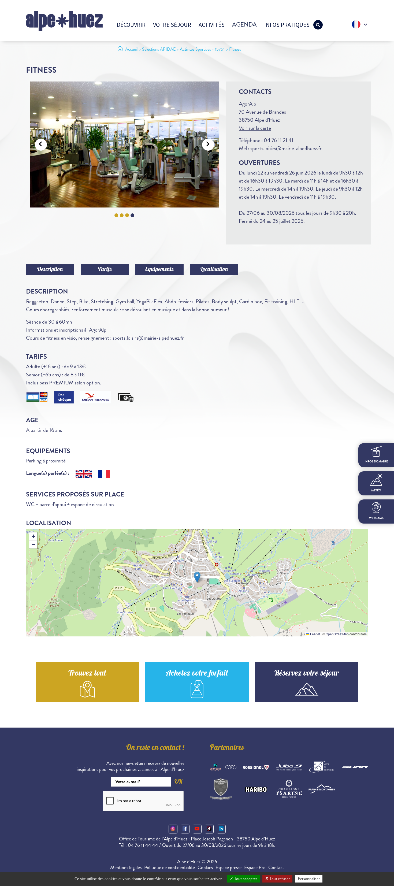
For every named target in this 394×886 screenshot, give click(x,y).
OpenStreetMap (337, 634)
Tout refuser (279, 879)
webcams (376, 518)
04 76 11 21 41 (278, 140)
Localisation (214, 270)
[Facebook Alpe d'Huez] (185, 829)
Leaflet (314, 634)
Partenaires (227, 748)
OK (178, 781)
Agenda (244, 24)
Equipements (159, 270)
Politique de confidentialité (169, 867)
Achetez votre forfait (197, 673)
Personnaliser (309, 879)
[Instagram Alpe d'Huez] (173, 829)
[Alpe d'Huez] (64, 20)
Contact (276, 867)
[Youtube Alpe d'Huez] (197, 829)
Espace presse (228, 867)
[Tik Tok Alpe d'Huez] (209, 829)
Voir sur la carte (255, 128)
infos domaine (376, 461)
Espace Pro (255, 867)
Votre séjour (172, 24)
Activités (212, 24)
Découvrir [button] (131, 24)
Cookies (205, 867)
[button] (197, 577)
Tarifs (105, 270)
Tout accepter (245, 879)
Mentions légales (126, 867)
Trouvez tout (87, 673)
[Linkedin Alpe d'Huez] (221, 829)
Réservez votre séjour (306, 673)
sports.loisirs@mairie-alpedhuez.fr (286, 148)
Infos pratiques (287, 24)
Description (50, 270)
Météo (376, 490)
